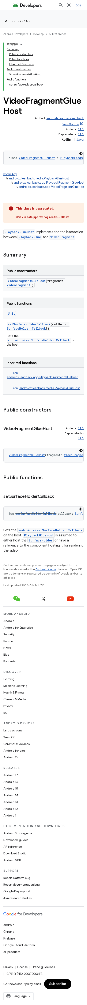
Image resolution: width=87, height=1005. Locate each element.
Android (8, 621)
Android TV (10, 757)
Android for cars (14, 750)
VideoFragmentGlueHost (37, 158)
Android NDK (12, 860)
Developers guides (15, 840)
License (22, 967)
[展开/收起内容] (21, 44)
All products (11, 952)
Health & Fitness (13, 692)
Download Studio (14, 853)
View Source (71, 124)
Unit (11, 313)
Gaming (9, 679)
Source (8, 641)
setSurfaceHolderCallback (29, 324)
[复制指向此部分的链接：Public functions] (47, 478)
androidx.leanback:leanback (65, 118)
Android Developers (15, 34)
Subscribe (57, 984)
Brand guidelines (43, 967)
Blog (6, 654)
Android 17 (10, 775)
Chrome (8, 932)
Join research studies (17, 898)
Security (8, 634)
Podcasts (9, 661)
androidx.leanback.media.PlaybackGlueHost (38, 178)
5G (5, 713)
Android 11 (10, 815)
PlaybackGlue (30, 237)
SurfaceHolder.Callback (26, 328)
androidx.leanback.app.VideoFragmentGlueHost (52, 187)
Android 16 (10, 782)
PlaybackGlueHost (19, 232)
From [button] (46, 388)
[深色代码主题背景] (80, 153)
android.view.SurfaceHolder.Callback (39, 340)
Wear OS (9, 737)
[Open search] (60, 5)
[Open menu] (7, 5)
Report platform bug (16, 878)
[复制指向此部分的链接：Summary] (30, 255)
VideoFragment (62, 237)
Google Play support (16, 891)
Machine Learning (15, 686)
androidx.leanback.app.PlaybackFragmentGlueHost (49, 182)
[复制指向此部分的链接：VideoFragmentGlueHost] (7, 434)
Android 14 (10, 795)
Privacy (8, 706)
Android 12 (10, 809)
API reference (18, 21)
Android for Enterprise (18, 627)
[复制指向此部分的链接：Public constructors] (56, 410)
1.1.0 (81, 129)
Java (80, 140)
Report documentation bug (21, 884)
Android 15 (10, 788)
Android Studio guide (17, 833)
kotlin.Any (10, 174)
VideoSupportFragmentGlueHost (45, 217)
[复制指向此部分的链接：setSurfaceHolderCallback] (58, 496)
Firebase (9, 938)
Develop (38, 34)
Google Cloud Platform (19, 945)
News (7, 648)
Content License (45, 569)
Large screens (12, 730)
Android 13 (10, 802)
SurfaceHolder (41, 540)
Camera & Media (14, 699)
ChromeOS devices (16, 744)
